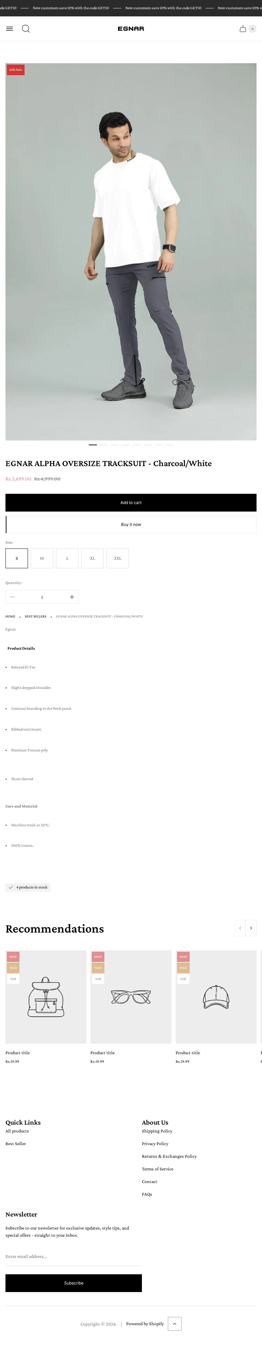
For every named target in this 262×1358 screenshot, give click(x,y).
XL (92, 558)
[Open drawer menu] (9, 28)
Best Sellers (35, 616)
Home (10, 616)
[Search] (25, 28)
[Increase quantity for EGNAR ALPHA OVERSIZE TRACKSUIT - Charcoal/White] (72, 596)
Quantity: (13, 582)
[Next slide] (251, 928)
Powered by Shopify (145, 1323)
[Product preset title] (45, 997)
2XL (117, 558)
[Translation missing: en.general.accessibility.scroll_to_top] (174, 1324)
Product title (17, 1052)
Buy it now (131, 524)
